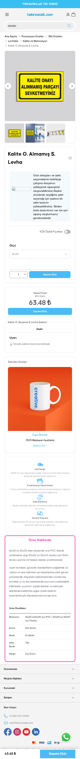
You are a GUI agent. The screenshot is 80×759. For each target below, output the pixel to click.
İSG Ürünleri (55, 36)
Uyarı (40, 329)
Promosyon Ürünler (33, 36)
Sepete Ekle (50, 274)
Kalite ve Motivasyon (35, 41)
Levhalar (13, 41)
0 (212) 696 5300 (19, 716)
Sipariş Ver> (40, 445)
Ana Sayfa (11, 36)
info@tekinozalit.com (21, 723)
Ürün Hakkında (40, 540)
